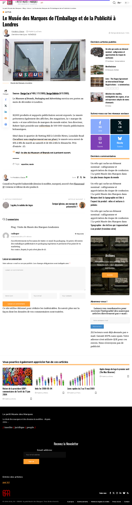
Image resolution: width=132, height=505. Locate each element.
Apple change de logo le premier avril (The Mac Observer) (114, 371)
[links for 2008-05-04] (50, 377)
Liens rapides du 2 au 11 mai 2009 (80, 388)
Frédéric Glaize (18, 31)
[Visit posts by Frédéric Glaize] (6, 33)
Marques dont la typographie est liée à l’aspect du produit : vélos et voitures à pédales (107, 201)
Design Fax (24, 93)
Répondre (80, 234)
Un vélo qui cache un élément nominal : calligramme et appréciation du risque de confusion (116, 53)
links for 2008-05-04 (43, 388)
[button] (5, 2)
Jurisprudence (120, 61)
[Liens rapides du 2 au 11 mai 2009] (82, 377)
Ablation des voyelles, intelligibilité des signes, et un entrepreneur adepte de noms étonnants (117, 98)
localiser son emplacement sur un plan (35, 139)
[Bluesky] (119, 142)
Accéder (110, 275)
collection (44, 125)
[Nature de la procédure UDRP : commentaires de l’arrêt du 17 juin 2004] (17, 377)
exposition (24, 164)
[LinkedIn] (84, 177)
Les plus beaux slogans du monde (105, 177)
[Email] (6, 118)
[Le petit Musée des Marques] (25, 2)
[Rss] (127, 493)
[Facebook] (78, 177)
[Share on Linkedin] (6, 112)
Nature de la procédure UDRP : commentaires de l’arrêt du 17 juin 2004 (16, 391)
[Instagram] (100, 142)
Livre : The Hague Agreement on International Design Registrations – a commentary (117, 81)
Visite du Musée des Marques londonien (38, 227)
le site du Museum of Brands (35, 153)
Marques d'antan (113, 70)
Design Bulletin (52, 93)
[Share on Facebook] (6, 99)
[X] (81, 177)
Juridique (110, 61)
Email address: (44, 450)
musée (31, 164)
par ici (6, 482)
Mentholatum (110, 66)
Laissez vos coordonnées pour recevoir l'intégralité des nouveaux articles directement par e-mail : (110, 311)
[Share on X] (6, 106)
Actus (8, 12)
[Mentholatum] (97, 70)
